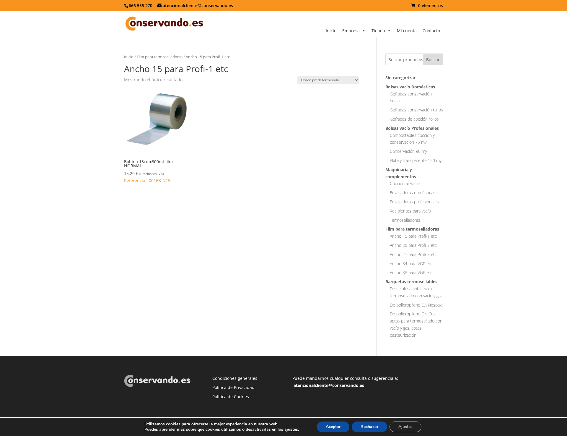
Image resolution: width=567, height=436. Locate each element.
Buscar (433, 59)
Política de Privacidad (233, 387)
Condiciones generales (234, 378)
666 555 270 (140, 5)
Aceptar (333, 426)
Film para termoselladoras (160, 56)
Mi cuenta (407, 30)
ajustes (291, 429)
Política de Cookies (230, 396)
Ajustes (405, 426)
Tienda (378, 30)
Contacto (431, 30)
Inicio (331, 30)
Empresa (351, 30)
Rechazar (369, 426)
